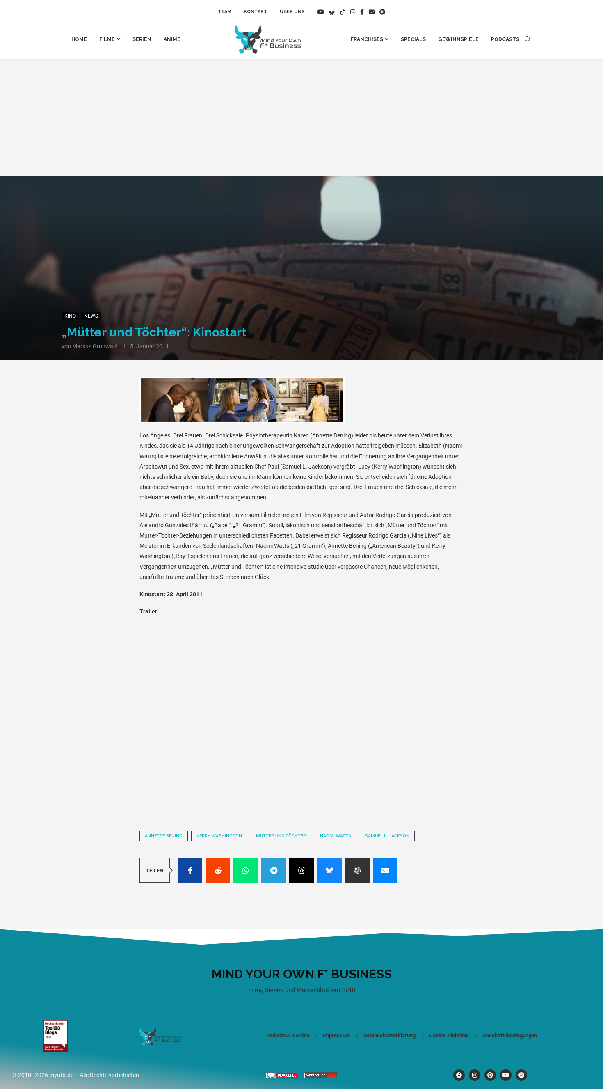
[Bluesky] (332, 12)
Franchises (367, 39)
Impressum (336, 1035)
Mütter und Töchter (281, 836)
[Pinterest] (490, 1075)
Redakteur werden (287, 1035)
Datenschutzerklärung (389, 1035)
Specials (413, 39)
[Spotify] (382, 12)
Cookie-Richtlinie (449, 1035)
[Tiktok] (342, 12)
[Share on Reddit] (218, 870)
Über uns (292, 11)
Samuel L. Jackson (387, 836)
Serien (141, 39)
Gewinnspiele (458, 39)
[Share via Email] (385, 870)
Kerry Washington (219, 836)
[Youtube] (320, 12)
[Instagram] (353, 12)
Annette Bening (164, 836)
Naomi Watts (335, 836)
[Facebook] (362, 12)
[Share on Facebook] (190, 870)
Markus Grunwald (95, 346)
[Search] (527, 39)
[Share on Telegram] (273, 870)
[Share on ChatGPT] (357, 870)
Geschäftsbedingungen (509, 1035)
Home (79, 39)
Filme (107, 39)
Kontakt (255, 11)
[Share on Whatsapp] (245, 870)
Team (224, 11)
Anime (172, 39)
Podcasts (505, 39)
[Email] (371, 12)
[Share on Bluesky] (329, 870)
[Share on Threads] (301, 870)
